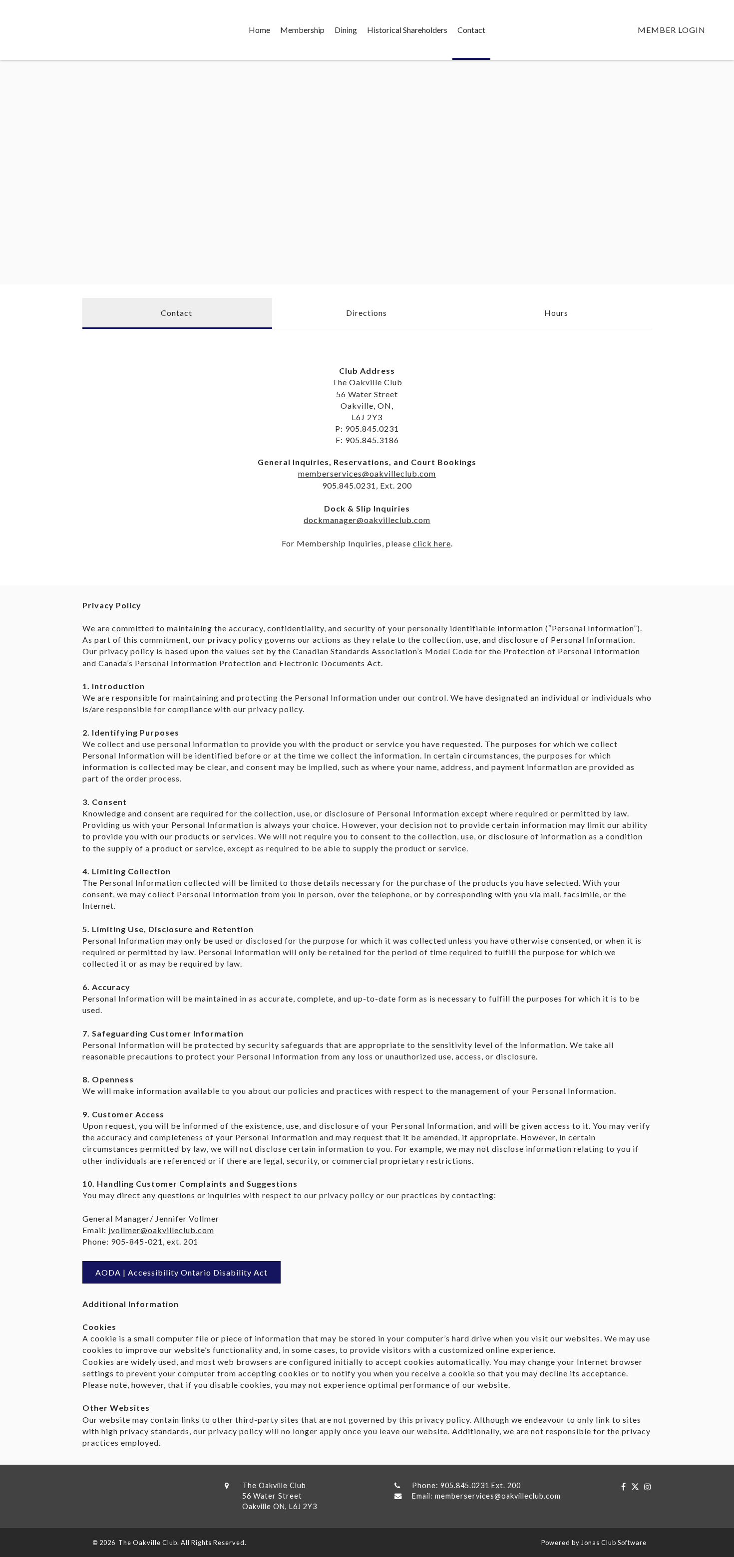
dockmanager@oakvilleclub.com (367, 519)
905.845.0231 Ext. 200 (480, 1485)
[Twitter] (632, 1486)
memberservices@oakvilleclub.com (367, 473)
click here (432, 543)
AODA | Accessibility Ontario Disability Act (181, 1272)
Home (259, 29)
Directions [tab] (366, 312)
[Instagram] (645, 1486)
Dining (346, 29)
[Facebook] (621, 1486)
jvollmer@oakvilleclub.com (161, 1230)
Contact (471, 29)
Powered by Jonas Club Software (594, 1543)
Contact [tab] (176, 312)
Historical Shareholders (407, 29)
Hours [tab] (556, 312)
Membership (302, 29)
